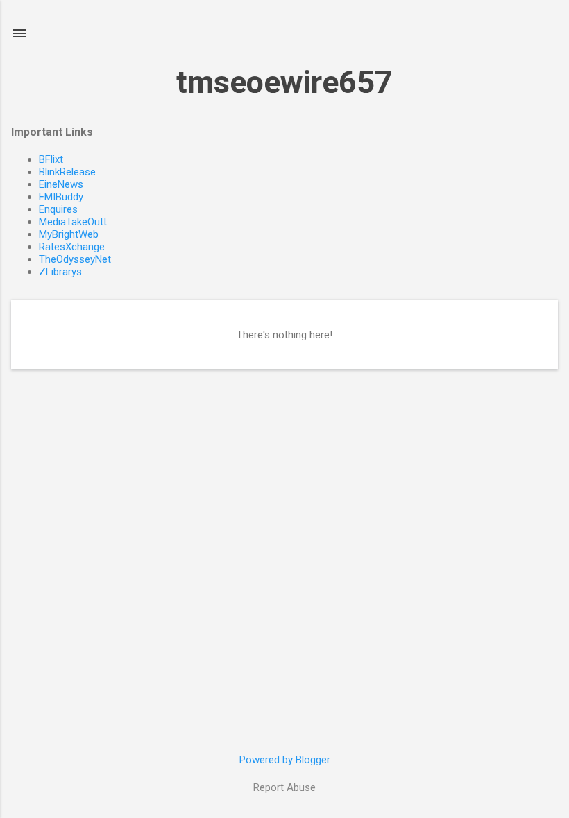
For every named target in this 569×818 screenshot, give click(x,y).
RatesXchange (72, 247)
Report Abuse (284, 787)
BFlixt (51, 159)
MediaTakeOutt (73, 222)
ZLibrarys (60, 272)
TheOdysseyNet (75, 259)
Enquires (58, 209)
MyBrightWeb (69, 234)
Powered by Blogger (284, 760)
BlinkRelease (67, 172)
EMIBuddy (61, 197)
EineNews (61, 184)
